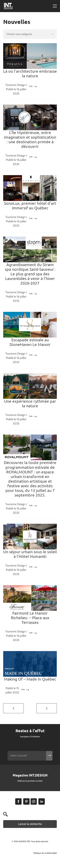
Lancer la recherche (30, 824)
